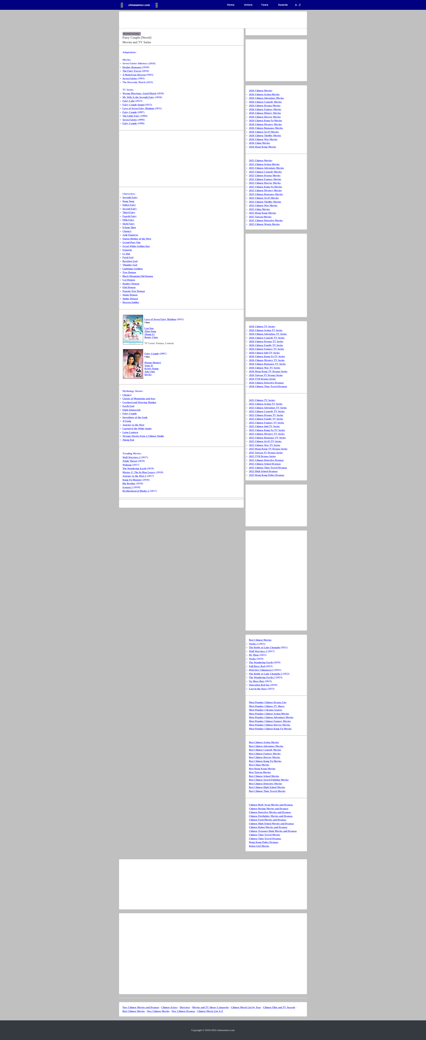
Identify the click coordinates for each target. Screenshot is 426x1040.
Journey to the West (133, 425)
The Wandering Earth (134, 468)
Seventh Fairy (130, 197)
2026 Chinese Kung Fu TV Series (267, 356)
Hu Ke (148, 374)
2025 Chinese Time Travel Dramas (268, 467)
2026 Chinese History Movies (265, 113)
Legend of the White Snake (137, 428)
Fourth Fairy (129, 216)
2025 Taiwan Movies (260, 216)
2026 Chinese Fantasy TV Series (266, 349)
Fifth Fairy (128, 220)
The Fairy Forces (131, 71)
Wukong (127, 464)
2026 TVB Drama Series (262, 379)
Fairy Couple (129, 112)
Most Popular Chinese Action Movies (269, 713)
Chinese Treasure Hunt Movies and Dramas (273, 831)
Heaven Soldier (130, 302)
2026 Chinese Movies (260, 90)
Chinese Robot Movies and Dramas (268, 827)
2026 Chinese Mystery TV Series (267, 360)
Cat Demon (128, 280)
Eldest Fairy (129, 205)
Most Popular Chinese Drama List (267, 702)
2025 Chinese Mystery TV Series (267, 434)
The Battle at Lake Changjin (264, 647)
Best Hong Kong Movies (262, 768)
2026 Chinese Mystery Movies (265, 124)
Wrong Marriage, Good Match (139, 93)
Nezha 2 (253, 643)
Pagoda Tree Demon (133, 291)
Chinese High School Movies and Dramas (271, 823)
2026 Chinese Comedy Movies (265, 102)
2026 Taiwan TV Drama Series (266, 375)
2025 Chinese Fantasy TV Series (266, 422)
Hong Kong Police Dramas (263, 842)
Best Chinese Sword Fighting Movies (269, 779)
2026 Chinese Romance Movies (266, 128)
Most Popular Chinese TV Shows (267, 706)
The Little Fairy (131, 116)
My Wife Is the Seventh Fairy (138, 97)
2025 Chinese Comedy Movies (265, 171)
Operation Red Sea (259, 685)
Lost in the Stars (258, 688)
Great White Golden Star (136, 246)
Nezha (252, 658)
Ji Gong (126, 421)
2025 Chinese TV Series (262, 400)
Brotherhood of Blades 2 (135, 491)
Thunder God (129, 265)
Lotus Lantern (130, 432)
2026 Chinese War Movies (263, 139)
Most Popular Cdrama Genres (265, 710)
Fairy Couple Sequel (133, 104)
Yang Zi (148, 365)
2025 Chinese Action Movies (264, 164)
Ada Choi (149, 371)
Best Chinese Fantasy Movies (265, 753)
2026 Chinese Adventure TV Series (268, 334)
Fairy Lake (128, 101)
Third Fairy (128, 212)
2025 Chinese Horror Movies (265, 183)
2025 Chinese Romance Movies (266, 194)
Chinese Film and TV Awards (279, 1007)
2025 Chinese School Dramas (265, 463)
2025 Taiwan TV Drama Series (266, 452)
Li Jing (126, 253)
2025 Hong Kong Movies (262, 213)
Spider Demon (130, 298)
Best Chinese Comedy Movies (265, 749)
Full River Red (257, 666)
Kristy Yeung (151, 368)
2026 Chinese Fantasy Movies (265, 109)
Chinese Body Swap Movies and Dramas (271, 804)
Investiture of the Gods (134, 417)
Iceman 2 (127, 487)
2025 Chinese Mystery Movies (265, 190)
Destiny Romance (132, 67)
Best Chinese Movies (260, 640)
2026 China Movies (259, 143)
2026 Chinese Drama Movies (264, 105)
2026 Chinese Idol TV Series (264, 352)
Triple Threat (129, 461)
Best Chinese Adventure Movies (266, 746)
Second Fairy (129, 208)
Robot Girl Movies (259, 846)
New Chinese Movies (158, 1011)
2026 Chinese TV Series (262, 326)
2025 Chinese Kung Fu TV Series (267, 430)
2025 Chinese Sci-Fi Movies (264, 198)
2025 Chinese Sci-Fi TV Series (265, 441)
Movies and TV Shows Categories (210, 1007)
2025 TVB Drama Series (262, 456)
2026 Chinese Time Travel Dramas (268, 386)
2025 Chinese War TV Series (264, 445)
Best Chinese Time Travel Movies (267, 791)
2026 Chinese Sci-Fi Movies (264, 132)
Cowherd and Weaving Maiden (139, 402)
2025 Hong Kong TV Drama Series (268, 448)
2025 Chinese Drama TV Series (266, 415)
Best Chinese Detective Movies (265, 783)
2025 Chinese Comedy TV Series (267, 411)
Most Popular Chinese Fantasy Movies (270, 721)
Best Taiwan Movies (260, 772)
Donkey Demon (130, 283)
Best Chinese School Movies (264, 776)
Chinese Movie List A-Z (210, 1011)
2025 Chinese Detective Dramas (266, 460)
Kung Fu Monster (132, 479)
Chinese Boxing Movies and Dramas (268, 808)
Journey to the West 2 (134, 476)
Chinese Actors (169, 1007)
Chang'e (126, 231)
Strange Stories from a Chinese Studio (143, 436)
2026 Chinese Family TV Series (266, 345)
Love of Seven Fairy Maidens (138, 108)
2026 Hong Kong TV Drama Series (268, 371)
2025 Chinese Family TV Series (266, 419)
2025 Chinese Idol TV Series (264, 426)
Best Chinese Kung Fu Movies (265, 761)
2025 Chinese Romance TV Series (267, 437)
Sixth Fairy (128, 223)
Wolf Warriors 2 (131, 457)
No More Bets (256, 681)
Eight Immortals (131, 410)
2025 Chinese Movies (260, 160)
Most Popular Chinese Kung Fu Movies (270, 728)
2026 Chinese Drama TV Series (266, 341)
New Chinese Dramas (183, 1011)
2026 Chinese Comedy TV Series (267, 337)
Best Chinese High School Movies (267, 787)
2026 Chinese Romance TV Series (267, 364)
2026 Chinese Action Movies (264, 94)
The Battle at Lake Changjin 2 (265, 673)
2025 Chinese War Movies (263, 205)
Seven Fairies (129, 78)
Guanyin (127, 250)
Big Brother (128, 483)
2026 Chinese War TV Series (264, 367)
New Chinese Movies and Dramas (140, 1007)
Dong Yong (128, 201)
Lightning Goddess (132, 268)
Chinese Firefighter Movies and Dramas (271, 816)
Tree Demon (129, 272)
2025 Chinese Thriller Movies (265, 201)
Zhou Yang (150, 331)
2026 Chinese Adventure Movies (266, 98)
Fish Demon (128, 287)
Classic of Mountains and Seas (138, 398)
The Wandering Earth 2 (262, 677)
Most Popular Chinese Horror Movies (269, 725)
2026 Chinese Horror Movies (265, 117)
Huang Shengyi (152, 362)
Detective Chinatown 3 (261, 670)
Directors (185, 1007)
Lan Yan (148, 328)
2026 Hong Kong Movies (262, 147)
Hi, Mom (254, 655)
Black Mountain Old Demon (137, 276)
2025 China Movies (259, 209)
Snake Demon (129, 295)
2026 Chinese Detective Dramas (266, 382)
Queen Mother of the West (136, 238)
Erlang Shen (129, 227)
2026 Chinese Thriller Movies (265, 135)
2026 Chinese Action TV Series (265, 330)
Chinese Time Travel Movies (264, 834)
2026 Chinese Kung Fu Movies (265, 120)
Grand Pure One (131, 242)
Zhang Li (149, 334)
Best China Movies (259, 764)
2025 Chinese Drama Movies (264, 175)
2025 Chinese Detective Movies (266, 220)
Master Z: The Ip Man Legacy (139, 472)
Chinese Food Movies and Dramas (267, 819)
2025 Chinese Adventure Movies (266, 168)
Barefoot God (129, 261)
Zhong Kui (128, 440)
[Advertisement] (200, 19)
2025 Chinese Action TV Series (265, 404)
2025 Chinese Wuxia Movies (264, 224)
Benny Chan (151, 337)
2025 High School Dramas (263, 471)
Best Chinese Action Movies (264, 742)
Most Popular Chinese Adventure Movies (271, 717)
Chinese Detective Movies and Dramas (270, 812)
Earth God (128, 406)
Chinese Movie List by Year (246, 1007)
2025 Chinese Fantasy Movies (265, 179)
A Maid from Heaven (134, 74)
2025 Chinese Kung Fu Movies (265, 186)
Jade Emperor (130, 235)
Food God (127, 257)
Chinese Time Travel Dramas (265, 838)
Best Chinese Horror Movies (264, 757)
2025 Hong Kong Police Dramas (266, 475)
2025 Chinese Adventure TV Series (268, 407)
